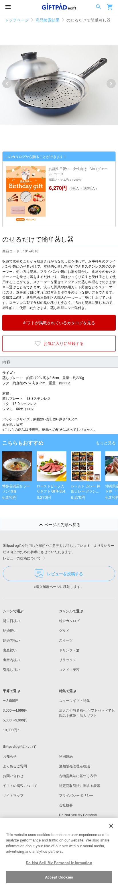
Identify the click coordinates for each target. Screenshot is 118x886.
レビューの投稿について (22, 557)
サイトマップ (13, 795)
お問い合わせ (13, 775)
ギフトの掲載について (20, 785)
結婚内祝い (11, 640)
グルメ (64, 630)
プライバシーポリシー (76, 795)
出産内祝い (11, 659)
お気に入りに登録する (64, 343)
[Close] (111, 826)
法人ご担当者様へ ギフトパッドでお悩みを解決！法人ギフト (87, 713)
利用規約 (66, 756)
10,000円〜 (12, 729)
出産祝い (10, 649)
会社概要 (66, 804)
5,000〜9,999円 (15, 719)
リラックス (67, 659)
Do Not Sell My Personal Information (59, 862)
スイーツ (66, 640)
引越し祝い (11, 669)
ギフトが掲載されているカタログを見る (59, 322)
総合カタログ (69, 620)
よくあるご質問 (15, 765)
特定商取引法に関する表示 (79, 785)
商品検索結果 (48, 20)
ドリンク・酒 (69, 649)
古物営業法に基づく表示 (78, 775)
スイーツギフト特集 (74, 700)
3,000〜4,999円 (15, 710)
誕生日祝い (11, 620)
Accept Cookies (59, 877)
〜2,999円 (11, 700)
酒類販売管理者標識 (74, 765)
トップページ (17, 20)
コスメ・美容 (69, 669)
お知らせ (10, 756)
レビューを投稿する (65, 573)
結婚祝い (10, 630)
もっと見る (106, 442)
